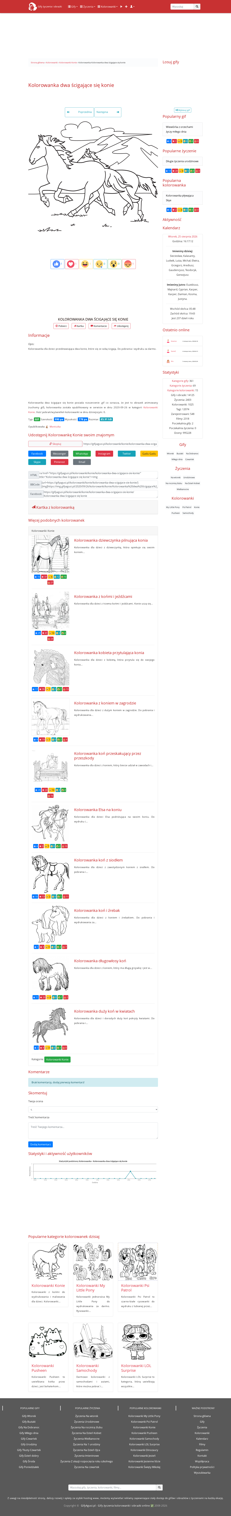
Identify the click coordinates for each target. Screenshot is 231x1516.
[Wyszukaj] (197, 7)
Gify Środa (29, 1461)
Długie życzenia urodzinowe (182, 161)
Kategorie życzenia (181, 385)
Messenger (59, 453)
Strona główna (202, 1416)
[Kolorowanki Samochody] (93, 1342)
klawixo (174, 341)
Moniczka (55, 426)
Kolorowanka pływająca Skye (180, 198)
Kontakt (202, 1455)
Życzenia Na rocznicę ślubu (86, 1427)
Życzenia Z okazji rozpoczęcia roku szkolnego (86, 1461)
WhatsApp (82, 453)
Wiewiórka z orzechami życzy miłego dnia (179, 129)
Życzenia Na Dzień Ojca (86, 1450)
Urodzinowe (189, 477)
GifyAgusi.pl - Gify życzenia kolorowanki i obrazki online (115, 1505)
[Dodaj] (126, 6)
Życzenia (88, 6)
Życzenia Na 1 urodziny (86, 1444)
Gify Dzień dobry (29, 1455)
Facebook (37, 453)
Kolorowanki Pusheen (43, 1368)
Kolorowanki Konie (57, 1059)
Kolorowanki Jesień (144, 1455)
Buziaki (180, 453)
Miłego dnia (177, 459)
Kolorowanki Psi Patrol (135, 1288)
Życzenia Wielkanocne (86, 1438)
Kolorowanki (108, 6)
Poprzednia (85, 112)
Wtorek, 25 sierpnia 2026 (182, 236)
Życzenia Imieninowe (86, 1455)
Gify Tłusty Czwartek (29, 1450)
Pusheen (176, 513)
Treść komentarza (38, 1117)
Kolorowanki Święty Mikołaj (144, 1467)
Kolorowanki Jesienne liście (144, 1461)
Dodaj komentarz (40, 1144)
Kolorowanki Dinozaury (144, 1450)
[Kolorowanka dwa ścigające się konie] (93, 180)
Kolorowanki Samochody (87, 1368)
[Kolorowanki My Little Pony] (93, 1262)
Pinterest (59, 462)
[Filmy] (121, 6)
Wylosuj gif (184, 110)
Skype (37, 462)
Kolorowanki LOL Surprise (136, 1368)
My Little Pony (173, 507)
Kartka (80, 326)
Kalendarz (202, 1438)
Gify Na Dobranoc (28, 1427)
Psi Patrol (186, 507)
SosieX (173, 351)
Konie (196, 507)
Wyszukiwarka (202, 1472)
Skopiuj (56, 444)
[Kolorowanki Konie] (48, 1262)
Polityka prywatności (202, 1467)
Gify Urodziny (29, 1444)
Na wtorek (176, 477)
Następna (102, 112)
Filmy (202, 1444)
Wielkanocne (183, 489)
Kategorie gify (180, 381)
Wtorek (170, 453)
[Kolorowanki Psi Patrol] (138, 1262)
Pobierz (62, 326)
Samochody (188, 513)
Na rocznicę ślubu (174, 483)
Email (82, 462)
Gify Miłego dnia (28, 1433)
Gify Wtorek (29, 1416)
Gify (73, 6)
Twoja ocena (35, 1101)
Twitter (127, 453)
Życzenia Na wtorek (86, 1416)
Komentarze (100, 326)
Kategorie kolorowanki (180, 390)
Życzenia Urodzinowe (86, 1421)
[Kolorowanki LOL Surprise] (138, 1342)
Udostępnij (122, 326)
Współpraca (202, 1461)
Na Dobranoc (192, 453)
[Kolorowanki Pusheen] (48, 1342)
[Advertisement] (115, 34)
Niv (172, 361)
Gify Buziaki (29, 1421)
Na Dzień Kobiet (192, 483)
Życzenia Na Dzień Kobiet (86, 1433)
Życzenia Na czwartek (86, 1467)
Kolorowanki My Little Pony (90, 1288)
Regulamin (202, 1450)
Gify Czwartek (29, 1438)
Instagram (104, 453)
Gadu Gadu (149, 453)
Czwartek (189, 459)
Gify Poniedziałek (29, 1467)
